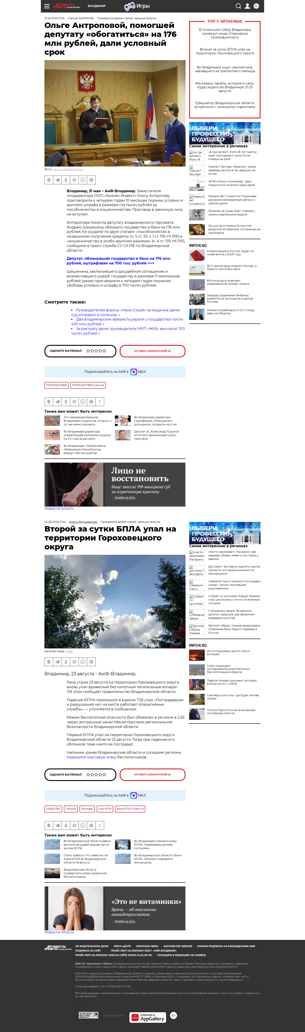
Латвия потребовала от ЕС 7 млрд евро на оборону (230, 312)
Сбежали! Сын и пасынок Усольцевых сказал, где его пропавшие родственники (234, 585)
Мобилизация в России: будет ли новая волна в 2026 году (230, 253)
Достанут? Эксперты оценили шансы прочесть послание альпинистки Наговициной (234, 570)
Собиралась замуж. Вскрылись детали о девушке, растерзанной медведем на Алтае (231, 614)
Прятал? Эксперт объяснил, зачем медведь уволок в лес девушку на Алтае (232, 170)
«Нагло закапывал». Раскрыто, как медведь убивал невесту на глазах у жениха (233, 555)
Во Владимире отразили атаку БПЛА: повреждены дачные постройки (155, 844)
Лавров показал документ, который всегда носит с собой (232, 682)
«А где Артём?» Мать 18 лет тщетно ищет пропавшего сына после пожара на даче (232, 155)
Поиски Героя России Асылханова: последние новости (231, 712)
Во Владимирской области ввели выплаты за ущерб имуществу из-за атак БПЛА (87, 844)
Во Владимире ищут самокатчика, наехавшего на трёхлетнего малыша (225, 69)
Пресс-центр (122, 946)
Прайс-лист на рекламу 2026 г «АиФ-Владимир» (144, 950)
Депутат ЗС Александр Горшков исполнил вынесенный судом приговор (156, 435)
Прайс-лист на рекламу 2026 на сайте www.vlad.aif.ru (113, 955)
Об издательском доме (92, 946)
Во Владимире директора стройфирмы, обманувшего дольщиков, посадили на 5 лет (155, 421)
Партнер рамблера (113, 1015)
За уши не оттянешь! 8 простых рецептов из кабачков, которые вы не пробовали (234, 229)
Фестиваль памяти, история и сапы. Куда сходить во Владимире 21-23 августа (224, 87)
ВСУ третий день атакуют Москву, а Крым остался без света (232, 267)
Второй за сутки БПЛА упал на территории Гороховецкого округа (225, 51)
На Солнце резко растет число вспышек (228, 653)
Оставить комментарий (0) (152, 351)
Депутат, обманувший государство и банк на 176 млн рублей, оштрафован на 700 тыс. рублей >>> (118, 260)
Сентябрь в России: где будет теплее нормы (233, 697)
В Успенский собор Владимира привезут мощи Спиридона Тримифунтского (225, 33)
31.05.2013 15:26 (54, 18)
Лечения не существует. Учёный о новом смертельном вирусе (231, 212)
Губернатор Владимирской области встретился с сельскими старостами (224, 105)
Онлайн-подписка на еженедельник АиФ (226, 946)
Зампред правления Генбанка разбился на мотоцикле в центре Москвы (230, 298)
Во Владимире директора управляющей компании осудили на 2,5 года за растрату (87, 435)
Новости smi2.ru (59, 508)
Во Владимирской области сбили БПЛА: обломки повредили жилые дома (158, 859)
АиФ (70, 651)
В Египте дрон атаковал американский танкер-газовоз (228, 282)
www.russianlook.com (68, 169)
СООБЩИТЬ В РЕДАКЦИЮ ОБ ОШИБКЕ (181, 955)
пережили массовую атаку (91, 757)
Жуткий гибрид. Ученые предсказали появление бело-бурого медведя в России (234, 629)
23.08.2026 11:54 (54, 521)
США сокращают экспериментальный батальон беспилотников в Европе (228, 669)
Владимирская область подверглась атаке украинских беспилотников (85, 873)
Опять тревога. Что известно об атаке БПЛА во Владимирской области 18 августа (86, 859)
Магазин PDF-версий (177, 946)
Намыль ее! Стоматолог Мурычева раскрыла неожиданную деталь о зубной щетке (232, 199)
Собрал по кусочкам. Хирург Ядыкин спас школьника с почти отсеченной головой (234, 599)
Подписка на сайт (88, 950)
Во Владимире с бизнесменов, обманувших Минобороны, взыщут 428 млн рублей (85, 449)
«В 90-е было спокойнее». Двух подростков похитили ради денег (231, 183)
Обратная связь (147, 946)
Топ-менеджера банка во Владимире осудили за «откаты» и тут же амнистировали (87, 421)
